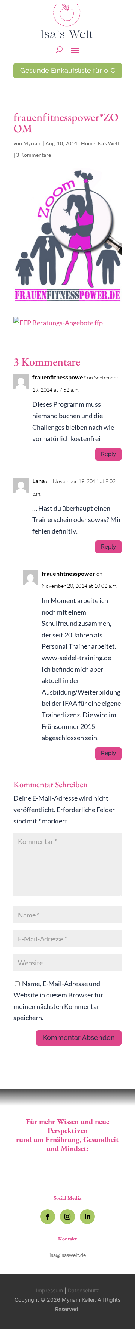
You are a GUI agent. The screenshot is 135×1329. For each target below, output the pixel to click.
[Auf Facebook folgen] (47, 1216)
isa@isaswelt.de (68, 1255)
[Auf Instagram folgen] (67, 1216)
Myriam (32, 143)
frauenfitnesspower (59, 377)
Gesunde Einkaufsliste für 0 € (67, 70)
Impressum (49, 1290)
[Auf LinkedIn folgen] (87, 1216)
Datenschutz (83, 1290)
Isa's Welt (108, 143)
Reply (108, 454)
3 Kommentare (33, 155)
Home (88, 143)
